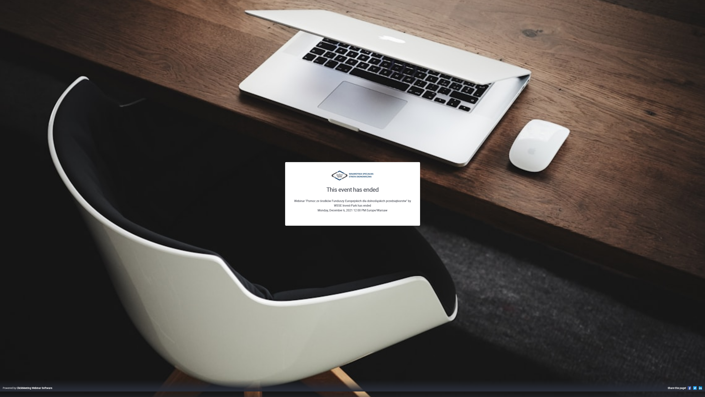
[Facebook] (689, 388)
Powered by (27, 388)
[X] (695, 388)
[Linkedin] (700, 388)
